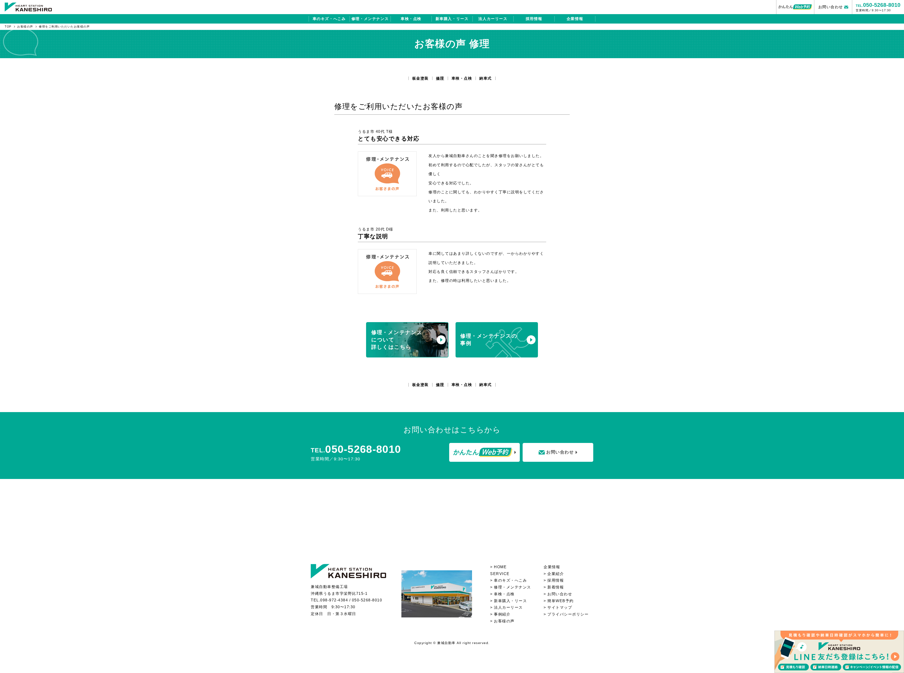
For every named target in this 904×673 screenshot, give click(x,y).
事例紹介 (502, 614)
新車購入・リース (452, 19)
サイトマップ (559, 607)
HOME (500, 567)
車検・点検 (411, 19)
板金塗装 (420, 78)
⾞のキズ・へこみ (510, 580)
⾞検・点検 (504, 594)
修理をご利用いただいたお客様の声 (64, 26)
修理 (440, 78)
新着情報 (555, 587)
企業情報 (575, 19)
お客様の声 (25, 26)
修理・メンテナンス (370, 19)
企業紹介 (555, 574)
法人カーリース (492, 19)
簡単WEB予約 (560, 601)
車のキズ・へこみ (329, 19)
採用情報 (534, 19)
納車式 (485, 78)
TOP (8, 26)
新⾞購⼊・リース (510, 601)
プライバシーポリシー (568, 614)
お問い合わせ (559, 594)
